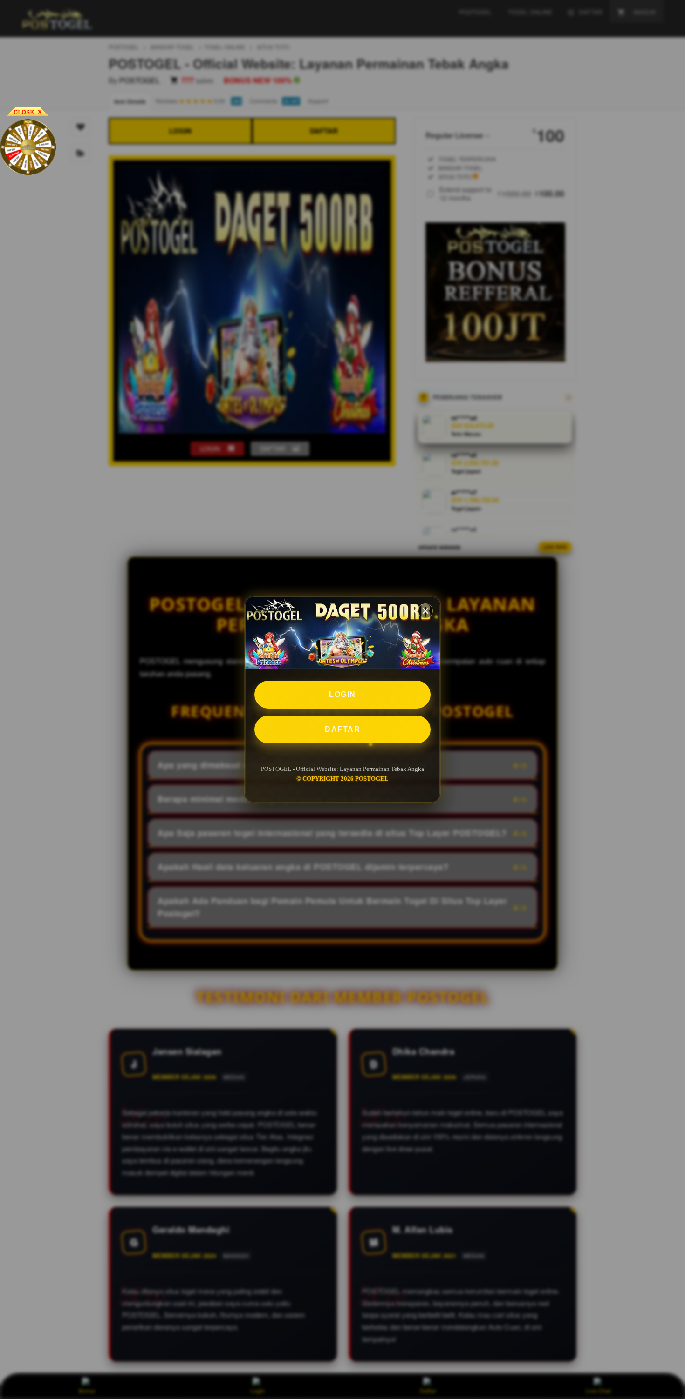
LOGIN (342, 694)
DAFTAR (342, 729)
